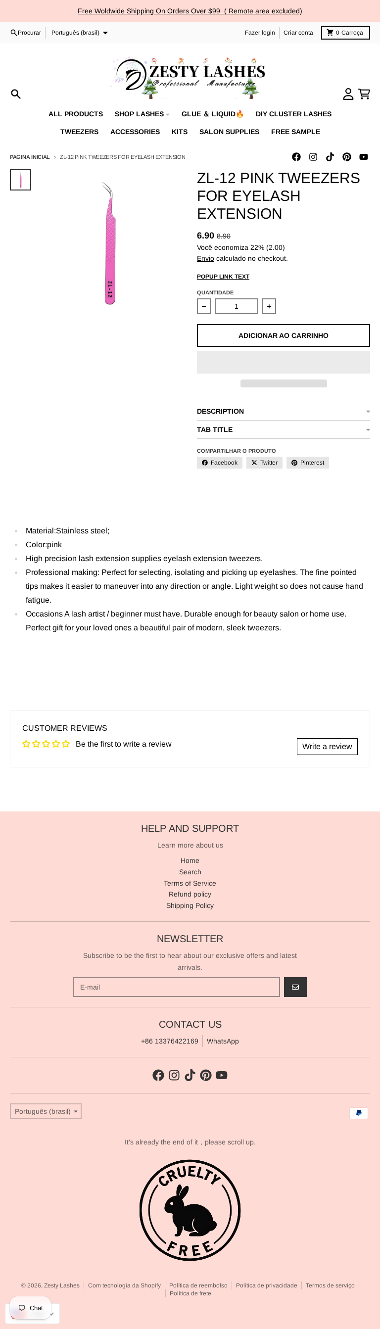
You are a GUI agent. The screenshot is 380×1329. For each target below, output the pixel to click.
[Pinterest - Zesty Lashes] (346, 156)
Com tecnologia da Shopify (124, 1285)
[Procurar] (16, 94)
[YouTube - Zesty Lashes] (363, 156)
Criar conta (298, 32)
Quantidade (215, 292)
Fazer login (260, 32)
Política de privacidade (266, 1285)
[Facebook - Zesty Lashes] (296, 156)
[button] (283, 362)
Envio (205, 258)
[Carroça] (364, 94)
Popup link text (223, 276)
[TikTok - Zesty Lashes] (330, 156)
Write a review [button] (327, 746)
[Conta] (348, 94)
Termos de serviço (330, 1285)
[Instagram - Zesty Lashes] (313, 156)
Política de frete (190, 1293)
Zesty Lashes (62, 1285)
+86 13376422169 (169, 1041)
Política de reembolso (198, 1285)
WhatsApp (223, 1041)
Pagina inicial (30, 157)
